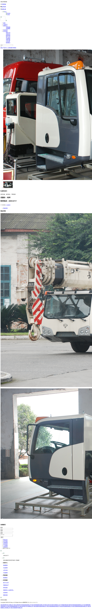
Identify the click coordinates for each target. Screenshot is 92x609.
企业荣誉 (8, 38)
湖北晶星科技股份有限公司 (40, 606)
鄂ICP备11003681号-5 (33, 602)
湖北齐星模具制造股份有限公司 (79, 606)
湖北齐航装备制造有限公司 (53, 606)
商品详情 (5, 208)
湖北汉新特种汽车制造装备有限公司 (22, 604)
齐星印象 (8, 39)
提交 (2, 537)
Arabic (8, 14)
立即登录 (4, 6)
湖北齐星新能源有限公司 (13, 606)
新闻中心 (5, 25)
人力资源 (5, 545)
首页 (4, 22)
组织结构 (8, 35)
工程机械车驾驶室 (12, 47)
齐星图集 (8, 28)
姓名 (2, 527)
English (8, 13)
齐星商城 (4, 4)
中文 (5, 11)
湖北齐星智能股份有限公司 (37, 604)
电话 (2, 530)
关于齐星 (5, 31)
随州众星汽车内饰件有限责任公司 (52, 604)
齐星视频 (8, 27)
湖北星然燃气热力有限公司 (7, 604)
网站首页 (5, 539)
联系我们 (8, 42)
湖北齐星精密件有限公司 (16, 607)
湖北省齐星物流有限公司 (66, 606)
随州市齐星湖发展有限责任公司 (76, 604)
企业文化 (8, 34)
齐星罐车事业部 (64, 604)
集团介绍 (8, 32)
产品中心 (5, 24)
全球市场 (5, 546)
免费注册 (4, 9)
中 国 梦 (8, 41)
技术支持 (5, 30)
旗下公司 (8, 37)
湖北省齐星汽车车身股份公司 (26, 606)
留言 (2, 533)
